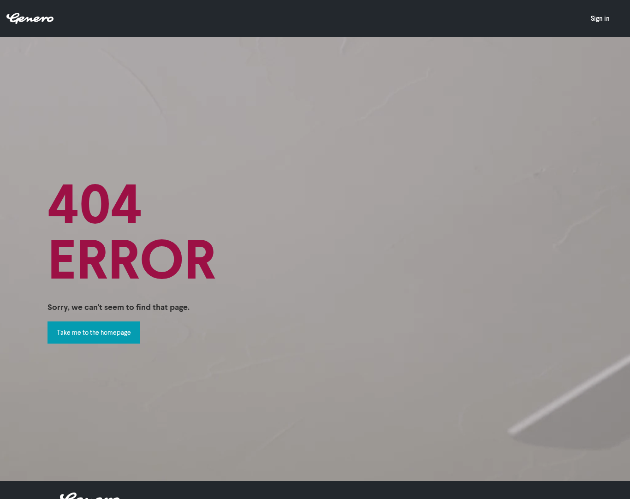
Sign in (600, 18)
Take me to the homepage (94, 332)
